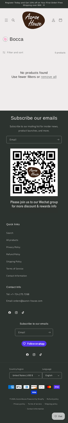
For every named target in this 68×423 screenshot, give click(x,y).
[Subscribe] (58, 139)
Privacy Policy (13, 247)
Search (9, 232)
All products (12, 240)
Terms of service (35, 404)
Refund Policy (13, 254)
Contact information (35, 409)
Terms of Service (14, 268)
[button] (6, 20)
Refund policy (52, 399)
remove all (48, 77)
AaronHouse (21, 399)
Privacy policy (19, 404)
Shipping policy (51, 404)
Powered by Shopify (35, 399)
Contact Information (16, 275)
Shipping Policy (14, 261)
